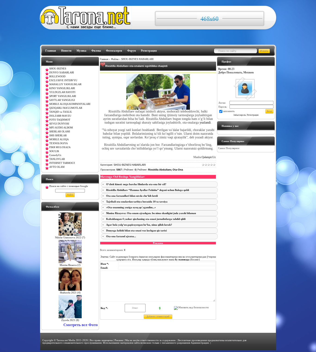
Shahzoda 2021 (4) (70, 292)
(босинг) (187, 259)
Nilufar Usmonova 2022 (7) (70, 237)
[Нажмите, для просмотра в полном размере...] (158, 108)
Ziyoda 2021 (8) (70, 320)
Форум (131, 50)
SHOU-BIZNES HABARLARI (137, 59)
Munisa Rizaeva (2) (70, 265)
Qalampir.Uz (209, 157)
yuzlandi (205, 122)
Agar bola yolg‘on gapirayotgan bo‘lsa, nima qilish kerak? (139, 225)
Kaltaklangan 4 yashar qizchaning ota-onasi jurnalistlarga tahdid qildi (146, 219)
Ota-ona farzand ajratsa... (121, 236)
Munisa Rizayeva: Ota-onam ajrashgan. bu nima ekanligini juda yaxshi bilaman (151, 213)
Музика (81, 50)
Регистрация (149, 50)
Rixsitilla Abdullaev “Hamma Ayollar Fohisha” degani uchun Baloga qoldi (147, 190)
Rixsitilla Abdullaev (159, 169)
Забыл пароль (239, 115)
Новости (66, 50)
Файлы (114, 59)
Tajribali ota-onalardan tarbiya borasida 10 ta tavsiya (136, 201)
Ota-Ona (178, 169)
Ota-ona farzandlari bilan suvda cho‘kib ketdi (132, 196)
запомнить (229, 111)
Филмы (96, 50)
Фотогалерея (114, 50)
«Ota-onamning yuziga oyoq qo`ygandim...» (131, 207)
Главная (50, 50)
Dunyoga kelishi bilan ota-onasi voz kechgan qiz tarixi (136, 230)
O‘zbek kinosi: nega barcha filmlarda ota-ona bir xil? (136, 184)
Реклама (119, 340)
